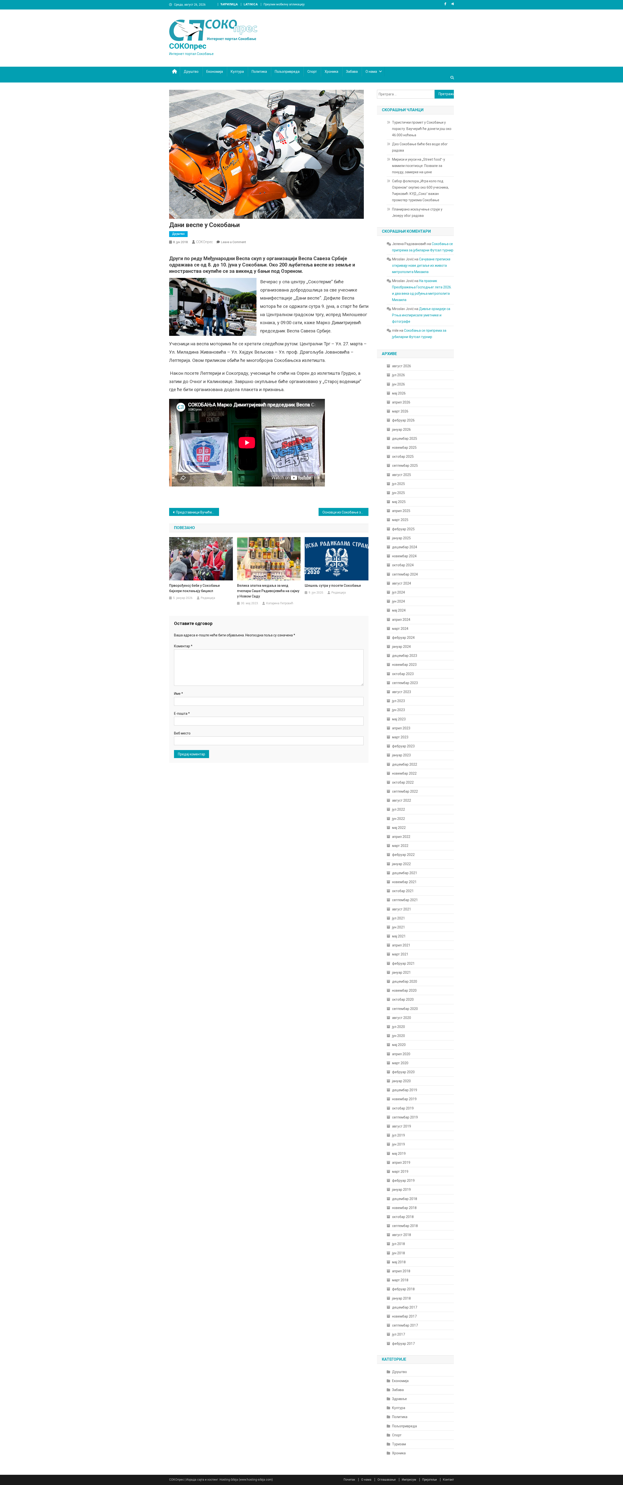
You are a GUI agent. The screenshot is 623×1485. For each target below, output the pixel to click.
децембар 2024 (404, 547)
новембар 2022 (404, 773)
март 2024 (400, 629)
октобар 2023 (403, 674)
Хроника (331, 71)
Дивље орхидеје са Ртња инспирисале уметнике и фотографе (421, 315)
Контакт (448, 1479)
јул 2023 (398, 701)
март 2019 (400, 1171)
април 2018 (401, 1271)
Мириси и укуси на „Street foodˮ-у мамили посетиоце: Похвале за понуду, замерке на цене (418, 165)
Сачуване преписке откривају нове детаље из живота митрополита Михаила (421, 265)
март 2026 (400, 411)
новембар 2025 (404, 447)
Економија (214, 71)
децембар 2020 (404, 981)
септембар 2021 (405, 900)
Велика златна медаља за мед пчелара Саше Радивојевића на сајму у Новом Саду (268, 591)
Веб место (182, 733)
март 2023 (400, 737)
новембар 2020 (404, 990)
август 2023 (401, 692)
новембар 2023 (404, 665)
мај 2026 (399, 393)
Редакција (208, 598)
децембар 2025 (404, 438)
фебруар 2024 (403, 638)
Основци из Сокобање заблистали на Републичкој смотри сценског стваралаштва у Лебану (345, 512)
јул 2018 (398, 1244)
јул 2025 (398, 484)
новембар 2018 (404, 1208)
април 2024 (401, 620)
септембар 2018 (405, 1226)
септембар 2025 (405, 466)
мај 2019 (399, 1153)
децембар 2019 (404, 1090)
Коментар (183, 646)
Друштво (191, 71)
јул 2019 (398, 1135)
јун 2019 (398, 1144)
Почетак (349, 1479)
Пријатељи (429, 1479)
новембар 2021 (404, 882)
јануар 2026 (401, 429)
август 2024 (401, 583)
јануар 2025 (401, 538)
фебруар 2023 (403, 746)
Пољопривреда (287, 71)
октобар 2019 (403, 1108)
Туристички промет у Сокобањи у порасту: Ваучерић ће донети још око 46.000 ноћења (421, 128)
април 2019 (401, 1162)
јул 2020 (398, 1027)
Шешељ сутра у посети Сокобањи (333, 585)
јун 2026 (398, 384)
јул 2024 (398, 592)
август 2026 (401, 366)
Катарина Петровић (279, 603)
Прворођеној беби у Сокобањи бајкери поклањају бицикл (194, 588)
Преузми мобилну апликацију (284, 4)
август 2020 (401, 1018)
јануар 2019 (401, 1190)
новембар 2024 (404, 556)
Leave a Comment (233, 242)
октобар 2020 (403, 999)
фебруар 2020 (403, 1072)
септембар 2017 (405, 1325)
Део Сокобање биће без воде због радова (420, 147)
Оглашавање (386, 1479)
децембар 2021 (404, 873)
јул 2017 (398, 1334)
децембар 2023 (404, 656)
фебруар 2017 (403, 1344)
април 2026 (401, 402)
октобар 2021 (403, 891)
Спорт (312, 71)
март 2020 (400, 1063)
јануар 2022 (401, 864)
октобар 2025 (403, 456)
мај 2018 (399, 1262)
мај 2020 (399, 1045)
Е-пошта (182, 713)
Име (178, 694)
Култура (237, 71)
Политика (259, 71)
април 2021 (401, 945)
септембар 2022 (405, 791)
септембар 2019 (405, 1117)
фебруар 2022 (403, 855)
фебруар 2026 (403, 420)
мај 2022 (399, 828)
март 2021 (400, 954)
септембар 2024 (405, 574)
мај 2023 (399, 719)
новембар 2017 (404, 1316)
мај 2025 (399, 502)
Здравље (399, 1399)
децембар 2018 (404, 1199)
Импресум (409, 1479)
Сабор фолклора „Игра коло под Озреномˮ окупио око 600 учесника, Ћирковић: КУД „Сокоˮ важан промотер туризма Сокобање (420, 190)
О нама (371, 71)
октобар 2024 (403, 565)
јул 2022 (398, 809)
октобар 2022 (403, 782)
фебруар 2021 (403, 963)
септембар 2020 (405, 1009)
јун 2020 (398, 1036)
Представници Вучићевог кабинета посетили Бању (197, 512)
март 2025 (400, 520)
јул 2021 (398, 918)
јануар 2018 (401, 1298)
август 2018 (401, 1235)
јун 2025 (398, 493)
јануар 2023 (401, 755)
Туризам (399, 1444)
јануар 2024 (401, 647)
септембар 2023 (405, 683)
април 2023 (401, 728)
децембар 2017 (404, 1307)
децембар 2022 (404, 764)
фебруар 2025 (403, 529)
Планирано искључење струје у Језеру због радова (417, 212)
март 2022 (400, 846)
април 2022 (401, 837)
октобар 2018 (403, 1217)
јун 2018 (398, 1253)
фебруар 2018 (403, 1289)
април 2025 (401, 511)
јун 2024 (398, 601)
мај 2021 (399, 936)
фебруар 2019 (403, 1180)
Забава (352, 71)
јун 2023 (398, 710)
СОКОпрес (187, 46)
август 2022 (401, 800)
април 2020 (401, 1054)
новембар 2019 (404, 1099)
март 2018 (400, 1280)
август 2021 (401, 909)
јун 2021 (398, 927)
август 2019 (401, 1126)
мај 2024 (399, 610)
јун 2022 (398, 819)
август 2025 (401, 475)
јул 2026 (398, 375)
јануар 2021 (401, 972)
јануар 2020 (401, 1081)
